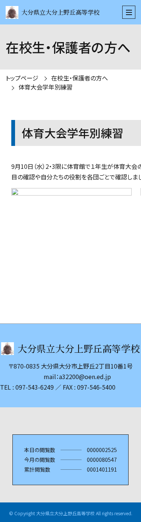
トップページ (22, 77)
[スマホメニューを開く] (129, 12)
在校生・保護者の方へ (79, 77)
